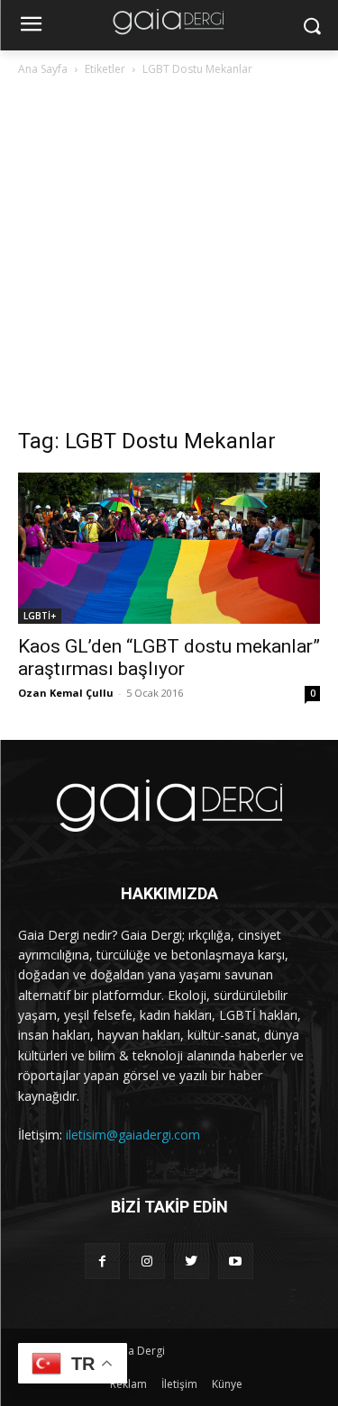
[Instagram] (146, 1260)
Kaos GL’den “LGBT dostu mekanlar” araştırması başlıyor (169, 657)
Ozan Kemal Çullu (66, 692)
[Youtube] (235, 1260)
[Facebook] (102, 1260)
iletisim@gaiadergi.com (133, 1134)
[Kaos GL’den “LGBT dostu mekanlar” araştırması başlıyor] (169, 548)
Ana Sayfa (43, 69)
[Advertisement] (169, 257)
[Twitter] (191, 1260)
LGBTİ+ (39, 615)
